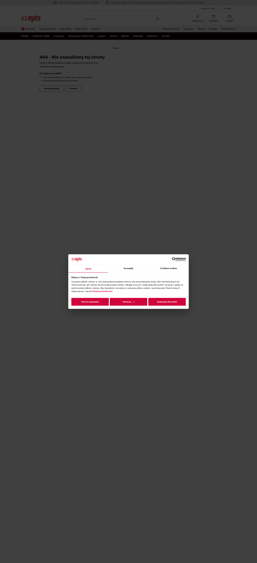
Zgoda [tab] (88, 268)
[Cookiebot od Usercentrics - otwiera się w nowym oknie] (174, 259)
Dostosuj (127, 302)
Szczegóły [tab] (128, 268)
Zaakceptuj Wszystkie (167, 302)
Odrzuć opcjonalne (90, 302)
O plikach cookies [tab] (168, 268)
